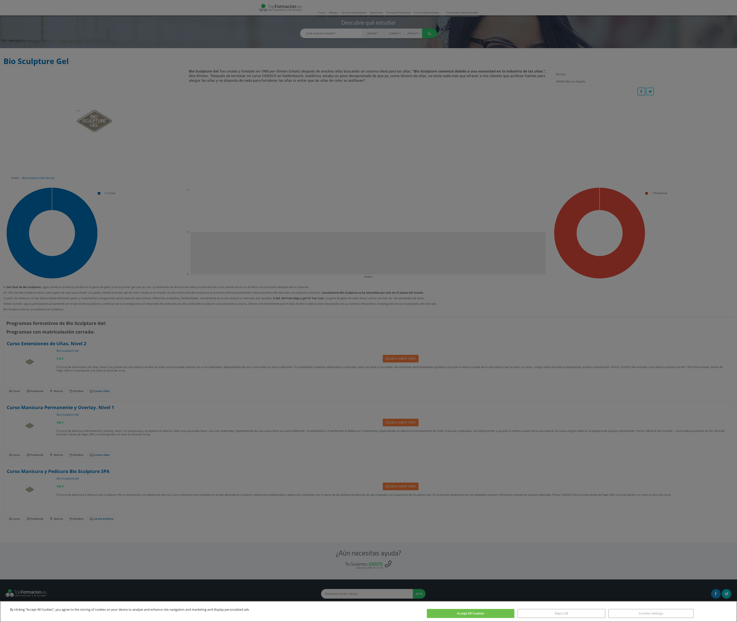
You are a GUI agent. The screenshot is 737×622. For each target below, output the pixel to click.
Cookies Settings (651, 613)
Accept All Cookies (470, 613)
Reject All (561, 613)
